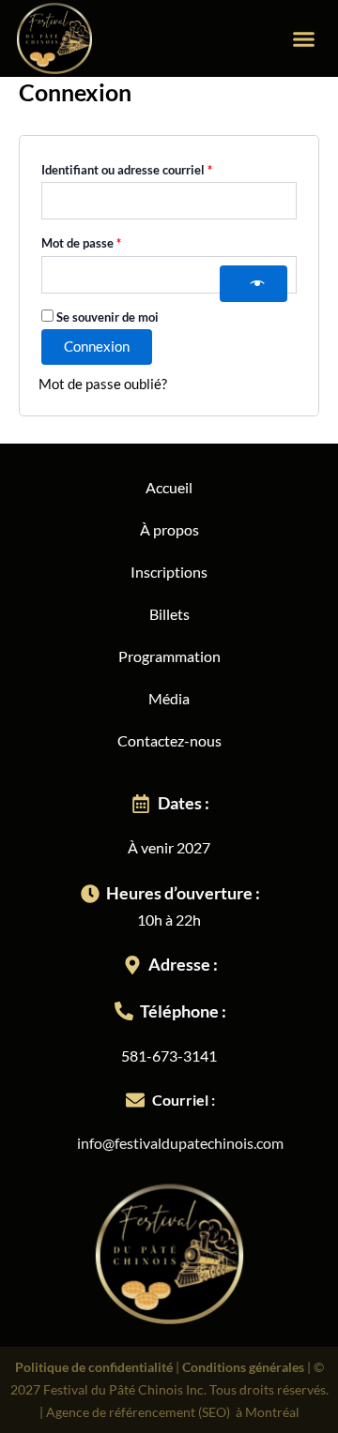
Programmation (169, 656)
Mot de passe (112, 240)
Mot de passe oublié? (102, 384)
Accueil (169, 487)
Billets (169, 614)
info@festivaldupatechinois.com (180, 1143)
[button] (304, 38)
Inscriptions (169, 572)
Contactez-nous (169, 740)
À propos (169, 529)
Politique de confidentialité (94, 1367)
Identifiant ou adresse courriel (157, 167)
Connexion (97, 346)
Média (169, 698)
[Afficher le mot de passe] (253, 284)
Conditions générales (243, 1367)
